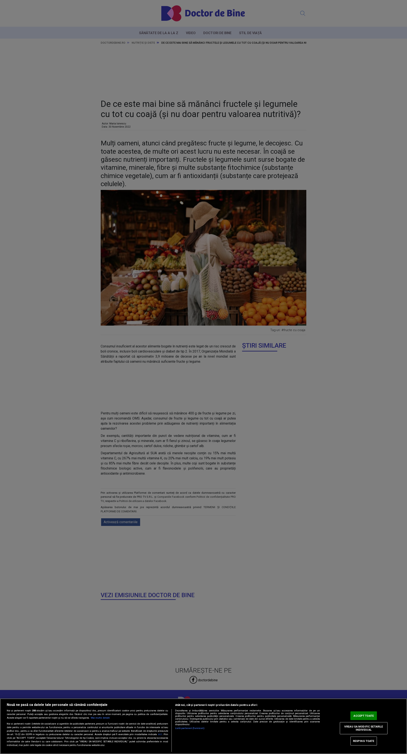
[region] (203, 726)
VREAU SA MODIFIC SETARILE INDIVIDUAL (363, 728)
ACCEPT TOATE (363, 715)
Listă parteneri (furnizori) (189, 728)
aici (160, 734)
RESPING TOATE (363, 741)
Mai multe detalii (100, 717)
